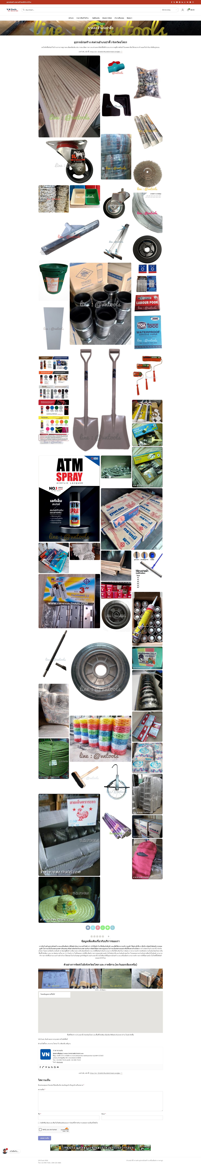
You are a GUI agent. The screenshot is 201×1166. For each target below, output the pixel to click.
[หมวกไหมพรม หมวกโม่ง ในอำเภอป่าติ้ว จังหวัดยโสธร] (147, 859)
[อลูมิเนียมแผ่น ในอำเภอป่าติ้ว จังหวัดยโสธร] (147, 130)
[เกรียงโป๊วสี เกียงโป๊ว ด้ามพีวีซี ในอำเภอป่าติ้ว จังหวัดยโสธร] (54, 558)
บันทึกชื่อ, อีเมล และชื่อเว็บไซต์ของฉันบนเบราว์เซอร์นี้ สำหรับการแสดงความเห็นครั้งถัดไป (69, 1123)
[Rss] (52, 1067)
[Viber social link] (193, 2)
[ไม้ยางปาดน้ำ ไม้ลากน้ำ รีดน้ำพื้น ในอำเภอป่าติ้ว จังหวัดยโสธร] (147, 571)
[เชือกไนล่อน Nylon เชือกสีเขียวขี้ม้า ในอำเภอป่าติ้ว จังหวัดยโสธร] (54, 758)
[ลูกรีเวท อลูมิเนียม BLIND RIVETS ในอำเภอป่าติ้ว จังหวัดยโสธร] (116, 590)
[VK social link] (187, 2)
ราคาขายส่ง (106, 32)
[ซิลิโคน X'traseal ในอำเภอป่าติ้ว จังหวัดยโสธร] (147, 411)
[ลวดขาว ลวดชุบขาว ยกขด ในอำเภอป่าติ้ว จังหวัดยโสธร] (147, 213)
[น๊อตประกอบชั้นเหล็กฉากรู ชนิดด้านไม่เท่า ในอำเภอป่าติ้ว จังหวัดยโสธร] (147, 82)
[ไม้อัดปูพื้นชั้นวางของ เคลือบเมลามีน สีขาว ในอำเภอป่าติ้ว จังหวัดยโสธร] (54, 328)
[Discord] (58, 1067)
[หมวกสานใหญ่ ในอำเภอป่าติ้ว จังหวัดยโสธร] (69, 900)
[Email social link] (177, 2)
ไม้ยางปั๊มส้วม (18, 1161)
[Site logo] (13, 10)
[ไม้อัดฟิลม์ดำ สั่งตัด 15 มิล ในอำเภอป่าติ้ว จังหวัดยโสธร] (116, 566)
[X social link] (174, 2)
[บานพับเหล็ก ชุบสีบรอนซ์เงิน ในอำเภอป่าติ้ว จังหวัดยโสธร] (147, 283)
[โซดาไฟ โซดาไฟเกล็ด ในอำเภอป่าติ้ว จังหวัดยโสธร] (147, 758)
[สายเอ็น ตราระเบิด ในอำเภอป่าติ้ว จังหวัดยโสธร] (147, 690)
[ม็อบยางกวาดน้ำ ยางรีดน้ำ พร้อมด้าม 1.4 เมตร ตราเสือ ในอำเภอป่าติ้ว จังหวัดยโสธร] (69, 236)
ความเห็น (41, 1089)
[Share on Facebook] (88, 927)
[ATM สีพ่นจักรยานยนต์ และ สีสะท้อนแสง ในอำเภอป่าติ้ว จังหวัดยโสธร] (54, 422)
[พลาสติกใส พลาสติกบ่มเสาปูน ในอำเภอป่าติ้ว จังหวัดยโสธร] (116, 824)
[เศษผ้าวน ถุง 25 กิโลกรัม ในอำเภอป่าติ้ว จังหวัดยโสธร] (54, 711)
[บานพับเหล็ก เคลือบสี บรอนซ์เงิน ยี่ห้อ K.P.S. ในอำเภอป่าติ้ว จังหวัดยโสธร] (69, 601)
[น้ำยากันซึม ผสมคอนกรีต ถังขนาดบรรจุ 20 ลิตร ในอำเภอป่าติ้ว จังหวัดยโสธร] (54, 280)
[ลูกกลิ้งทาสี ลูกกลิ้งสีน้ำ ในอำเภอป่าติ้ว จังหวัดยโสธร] (147, 375)
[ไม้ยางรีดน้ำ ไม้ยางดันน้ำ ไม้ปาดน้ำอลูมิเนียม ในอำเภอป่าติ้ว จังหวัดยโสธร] (116, 242)
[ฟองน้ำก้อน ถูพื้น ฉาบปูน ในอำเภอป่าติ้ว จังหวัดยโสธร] (147, 658)
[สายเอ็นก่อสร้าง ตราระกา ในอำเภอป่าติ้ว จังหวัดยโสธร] (69, 835)
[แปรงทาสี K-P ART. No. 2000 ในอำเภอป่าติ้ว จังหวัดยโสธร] (147, 434)
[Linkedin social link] (182, 2)
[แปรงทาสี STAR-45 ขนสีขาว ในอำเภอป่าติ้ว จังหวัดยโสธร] (147, 467)
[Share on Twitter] (93, 927)
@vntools (60, 1062)
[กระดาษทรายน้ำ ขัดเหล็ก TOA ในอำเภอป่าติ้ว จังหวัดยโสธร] (147, 332)
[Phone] (43, 1067)
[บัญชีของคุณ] (182, 10)
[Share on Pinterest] (98, 927)
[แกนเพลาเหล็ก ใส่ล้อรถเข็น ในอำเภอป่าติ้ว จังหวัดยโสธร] (54, 656)
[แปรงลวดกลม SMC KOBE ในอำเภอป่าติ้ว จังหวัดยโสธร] (147, 171)
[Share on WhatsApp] (102, 927)
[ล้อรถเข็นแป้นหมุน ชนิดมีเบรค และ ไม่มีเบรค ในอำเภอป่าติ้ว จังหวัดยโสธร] (116, 200)
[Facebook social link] (171, 2)
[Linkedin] (49, 1067)
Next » (104, 990)
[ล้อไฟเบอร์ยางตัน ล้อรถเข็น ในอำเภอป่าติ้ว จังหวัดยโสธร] (100, 674)
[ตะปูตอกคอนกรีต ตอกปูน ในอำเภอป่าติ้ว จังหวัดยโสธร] (116, 467)
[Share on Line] (107, 927)
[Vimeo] (46, 1067)
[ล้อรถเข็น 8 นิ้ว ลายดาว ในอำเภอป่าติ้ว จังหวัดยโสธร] (147, 254)
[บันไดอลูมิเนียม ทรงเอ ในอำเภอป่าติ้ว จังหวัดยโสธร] (147, 794)
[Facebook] (40, 1067)
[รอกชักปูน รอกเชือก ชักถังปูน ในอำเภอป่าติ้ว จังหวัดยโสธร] (116, 783)
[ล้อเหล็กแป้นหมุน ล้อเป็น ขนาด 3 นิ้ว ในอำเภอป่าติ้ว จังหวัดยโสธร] (69, 161)
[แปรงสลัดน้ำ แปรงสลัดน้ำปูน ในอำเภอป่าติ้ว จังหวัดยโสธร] (85, 778)
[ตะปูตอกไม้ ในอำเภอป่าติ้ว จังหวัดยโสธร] (131, 519)
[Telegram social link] (190, 2)
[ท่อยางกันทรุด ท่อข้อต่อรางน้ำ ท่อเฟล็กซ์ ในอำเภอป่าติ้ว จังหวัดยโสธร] (100, 304)
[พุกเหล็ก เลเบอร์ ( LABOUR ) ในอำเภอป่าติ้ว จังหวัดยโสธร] (147, 302)
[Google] (55, 1067)
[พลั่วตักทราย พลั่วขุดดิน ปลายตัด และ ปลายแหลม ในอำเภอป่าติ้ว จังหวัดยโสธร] (100, 400)
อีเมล (104, 1114)
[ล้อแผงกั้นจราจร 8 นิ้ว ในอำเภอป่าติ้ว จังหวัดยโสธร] (116, 616)
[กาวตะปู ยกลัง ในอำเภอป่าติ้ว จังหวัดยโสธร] (147, 619)
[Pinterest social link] (179, 2)
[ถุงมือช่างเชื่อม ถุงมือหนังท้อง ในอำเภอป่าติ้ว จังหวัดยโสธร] (85, 551)
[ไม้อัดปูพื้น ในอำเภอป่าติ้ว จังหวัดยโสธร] (69, 96)
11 (101, 990)
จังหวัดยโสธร (100, 23)
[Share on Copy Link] (112, 927)
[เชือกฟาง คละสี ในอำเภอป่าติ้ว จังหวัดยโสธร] (100, 739)
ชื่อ (39, 1114)
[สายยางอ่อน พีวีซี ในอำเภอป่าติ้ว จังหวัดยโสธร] (116, 156)
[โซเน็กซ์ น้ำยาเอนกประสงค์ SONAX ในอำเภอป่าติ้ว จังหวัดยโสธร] (147, 826)
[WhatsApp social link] (185, 2)
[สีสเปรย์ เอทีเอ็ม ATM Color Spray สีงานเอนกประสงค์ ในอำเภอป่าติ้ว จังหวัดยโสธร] (69, 499)
